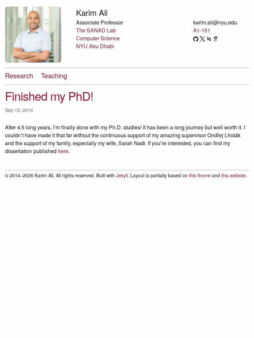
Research (19, 75)
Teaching (54, 75)
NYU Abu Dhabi (95, 46)
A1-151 (201, 30)
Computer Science (98, 38)
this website (233, 175)
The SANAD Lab (96, 30)
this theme (200, 175)
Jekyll (122, 175)
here (63, 151)
